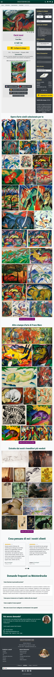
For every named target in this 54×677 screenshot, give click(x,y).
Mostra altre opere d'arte (27, 531)
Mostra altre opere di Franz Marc (27, 442)
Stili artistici (7, 5)
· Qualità (21, 654)
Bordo (38, 19)
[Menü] (1, 1)
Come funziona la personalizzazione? (13, 582)
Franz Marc (21, 5)
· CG (3, 654)
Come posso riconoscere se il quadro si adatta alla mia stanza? (20, 598)
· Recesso (4, 658)
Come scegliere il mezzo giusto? (12, 603)
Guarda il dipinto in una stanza (19, 93)
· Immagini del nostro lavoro (24, 656)
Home (2, 5)
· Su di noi (4, 661)
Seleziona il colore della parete (19, 89)
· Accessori (21, 658)
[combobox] (44, 21)
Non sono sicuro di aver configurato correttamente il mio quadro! (21, 608)
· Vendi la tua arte (22, 653)
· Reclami (4, 659)
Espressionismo (14, 5)
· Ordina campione (23, 659)
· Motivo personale (23, 651)
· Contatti (4, 651)
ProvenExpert (9, 562)
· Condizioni (4, 653)
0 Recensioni (21, 95)
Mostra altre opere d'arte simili (27, 319)
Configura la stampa (19, 48)
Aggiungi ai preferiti (26, 86)
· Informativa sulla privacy (7, 656)
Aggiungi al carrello (45, 95)
